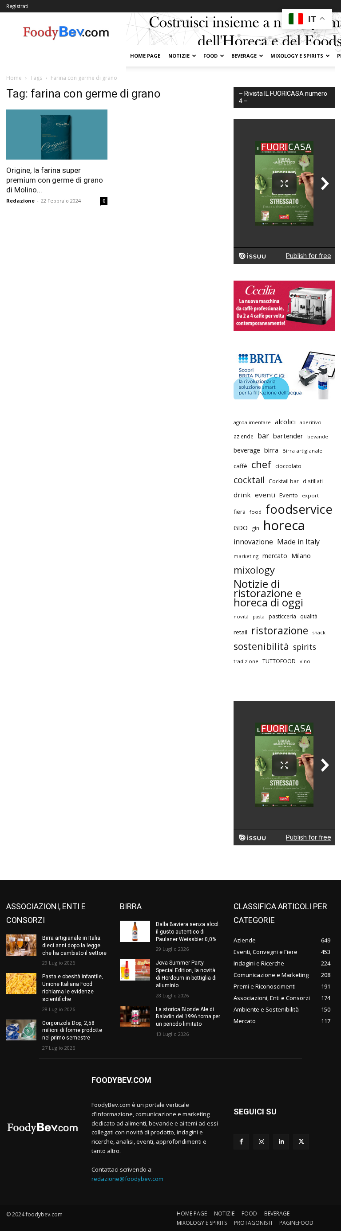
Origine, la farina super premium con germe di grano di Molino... (54, 180)
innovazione (253, 542)
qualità (308, 616)
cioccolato (288, 466)
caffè (240, 466)
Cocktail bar (284, 481)
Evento (288, 495)
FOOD (210, 55)
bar (263, 436)
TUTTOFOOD (279, 661)
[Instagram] (261, 1141)
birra (271, 450)
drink (242, 494)
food (256, 511)
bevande (317, 436)
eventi (265, 494)
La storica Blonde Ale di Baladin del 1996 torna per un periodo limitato (188, 1017)
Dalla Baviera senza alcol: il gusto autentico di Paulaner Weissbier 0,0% (188, 931)
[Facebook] (241, 1141)
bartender (288, 435)
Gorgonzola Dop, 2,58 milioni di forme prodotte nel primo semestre (72, 1030)
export (310, 495)
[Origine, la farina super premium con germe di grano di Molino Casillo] (56, 134)
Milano (301, 555)
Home (14, 78)
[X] (301, 1141)
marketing (246, 556)
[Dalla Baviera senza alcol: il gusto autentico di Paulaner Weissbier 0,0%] (135, 931)
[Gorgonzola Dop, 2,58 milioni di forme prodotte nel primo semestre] (21, 1030)
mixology (254, 569)
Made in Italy (298, 542)
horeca (284, 525)
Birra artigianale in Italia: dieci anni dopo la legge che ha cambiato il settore (74, 945)
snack (318, 632)
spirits (304, 647)
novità (241, 616)
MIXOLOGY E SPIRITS (296, 55)
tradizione (246, 661)
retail (240, 632)
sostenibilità (261, 646)
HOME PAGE (145, 55)
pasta (259, 617)
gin (255, 528)
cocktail (249, 480)
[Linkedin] (281, 1141)
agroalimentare (252, 422)
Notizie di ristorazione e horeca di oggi (268, 593)
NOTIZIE (179, 55)
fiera (240, 512)
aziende (244, 436)
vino (305, 661)
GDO (241, 527)
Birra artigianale (302, 450)
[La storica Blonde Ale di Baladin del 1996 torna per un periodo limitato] (135, 1016)
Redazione (20, 200)
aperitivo (310, 422)
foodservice (299, 509)
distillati (313, 481)
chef (261, 464)
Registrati (17, 6)
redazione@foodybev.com (127, 1179)
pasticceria (282, 616)
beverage (247, 450)
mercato (274, 555)
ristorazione (279, 630)
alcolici (285, 421)
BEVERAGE (244, 55)
